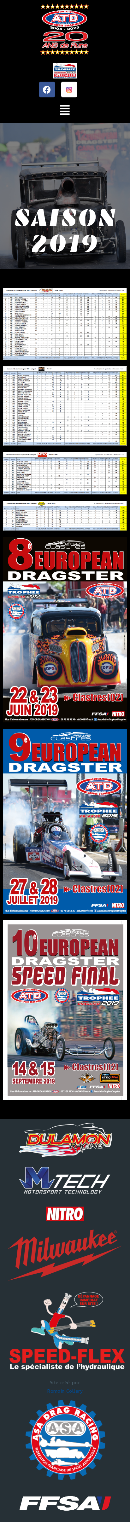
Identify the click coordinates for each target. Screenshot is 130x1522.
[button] (65, 110)
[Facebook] (47, 89)
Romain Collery (65, 1391)
